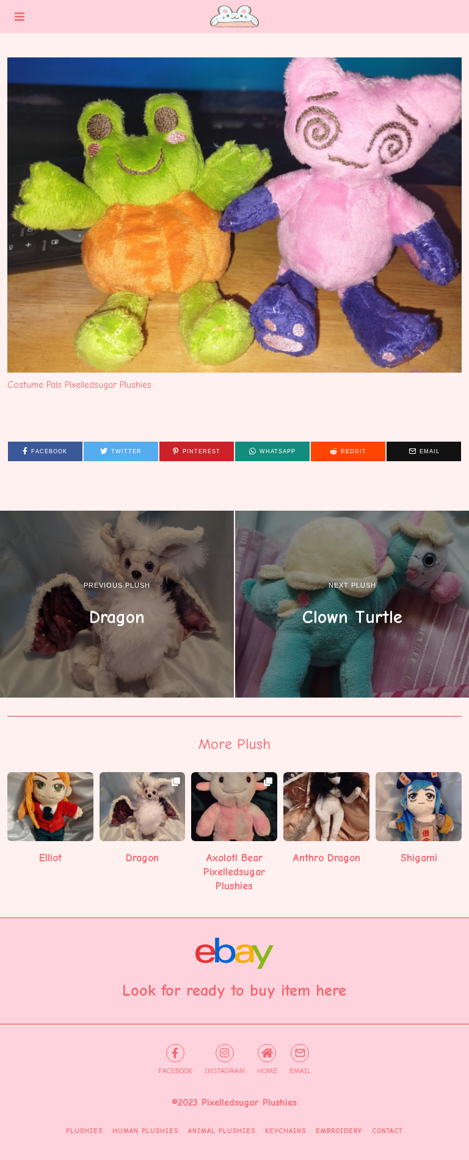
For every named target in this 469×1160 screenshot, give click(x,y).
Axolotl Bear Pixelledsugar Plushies (234, 872)
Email (300, 1071)
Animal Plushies (221, 1131)
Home (267, 1071)
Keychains (285, 1131)
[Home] (267, 1053)
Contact (387, 1131)
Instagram (225, 1071)
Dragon (142, 858)
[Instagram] (225, 1053)
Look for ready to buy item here (234, 991)
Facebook (175, 1071)
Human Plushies (145, 1131)
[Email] (300, 1053)
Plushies (84, 1131)
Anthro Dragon (326, 858)
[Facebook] (175, 1053)
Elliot (50, 858)
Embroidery (339, 1131)
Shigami (419, 858)
